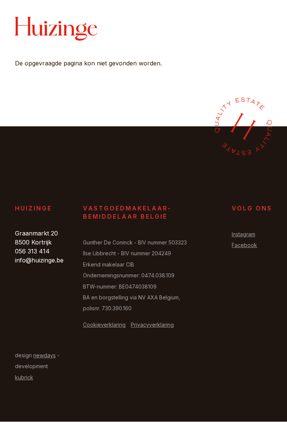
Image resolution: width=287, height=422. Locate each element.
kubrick (24, 377)
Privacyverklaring (152, 324)
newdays (44, 355)
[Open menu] (262, 29)
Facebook (244, 245)
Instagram (243, 234)
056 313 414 (32, 251)
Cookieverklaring (104, 324)
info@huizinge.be (39, 260)
